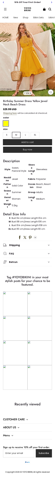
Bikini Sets (38, 17)
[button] (5, 9)
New (15, 17)
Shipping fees (10, 113)
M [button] (16, 134)
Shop (25, 17)
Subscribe (44, 453)
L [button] (25, 134)
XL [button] (35, 134)
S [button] (6, 134)
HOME (5, 17)
